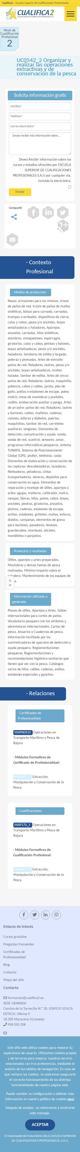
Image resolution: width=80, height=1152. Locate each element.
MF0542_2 (22, 777)
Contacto (9, 972)
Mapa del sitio (13, 980)
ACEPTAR (40, 1125)
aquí (70, 1099)
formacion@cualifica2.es (25, 998)
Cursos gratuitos (15, 937)
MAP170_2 (22, 825)
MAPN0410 (23, 732)
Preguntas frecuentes (18, 944)
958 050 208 (16, 1025)
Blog (6, 965)
